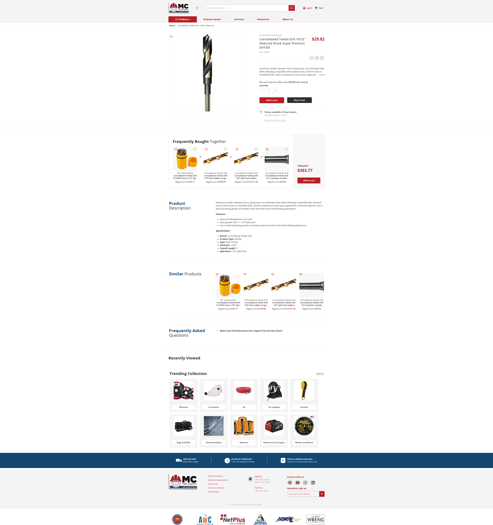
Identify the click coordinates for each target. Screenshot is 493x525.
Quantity (263, 85)
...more (321, 74)
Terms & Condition (216, 488)
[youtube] (297, 482)
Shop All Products (215, 476)
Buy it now (299, 100)
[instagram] (305, 482)
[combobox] (249, 8)
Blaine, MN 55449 (262, 482)
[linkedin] (313, 482)
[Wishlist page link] (197, 8)
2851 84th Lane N (262, 479)
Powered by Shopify (255, 505)
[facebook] (290, 482)
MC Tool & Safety (242, 505)
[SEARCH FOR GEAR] (292, 8)
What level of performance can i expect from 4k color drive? (251, 330)
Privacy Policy (213, 491)
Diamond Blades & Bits (218, 480)
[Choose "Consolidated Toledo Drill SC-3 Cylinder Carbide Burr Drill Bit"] (286, 149)
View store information (276, 120)
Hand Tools (213, 484)
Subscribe (322, 494)
